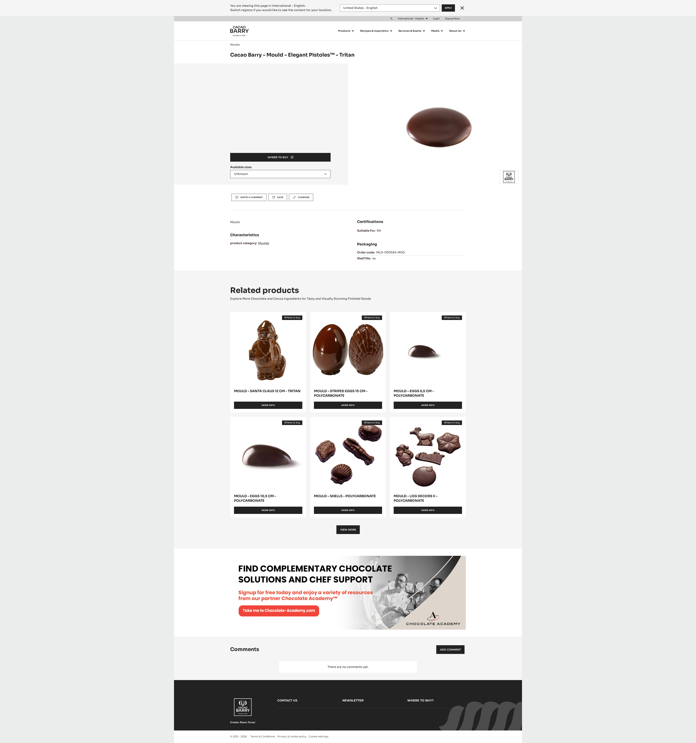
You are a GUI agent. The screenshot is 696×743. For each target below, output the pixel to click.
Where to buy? (420, 700)
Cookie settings (318, 736)
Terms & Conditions (262, 736)
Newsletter (353, 700)
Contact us (287, 700)
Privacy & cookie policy (291, 736)
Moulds (235, 44)
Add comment (450, 649)
